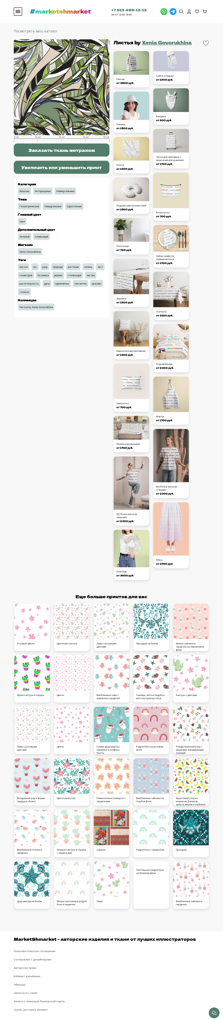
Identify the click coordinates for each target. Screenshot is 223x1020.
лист (100, 267)
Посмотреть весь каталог (35, 31)
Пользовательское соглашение (35, 951)
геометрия (26, 275)
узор (45, 267)
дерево (58, 275)
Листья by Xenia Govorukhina (36, 307)
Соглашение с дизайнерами (32, 959)
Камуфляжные (52, 206)
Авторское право (25, 967)
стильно (24, 292)
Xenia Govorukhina (167, 42)
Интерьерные (43, 191)
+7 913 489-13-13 (129, 9)
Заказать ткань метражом (61, 150)
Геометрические (29, 206)
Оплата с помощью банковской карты (39, 1001)
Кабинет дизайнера (27, 976)
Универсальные (65, 191)
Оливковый (41, 236)
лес (35, 267)
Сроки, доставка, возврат (31, 1009)
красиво (96, 283)
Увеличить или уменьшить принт (61, 167)
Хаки (22, 221)
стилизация (74, 275)
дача (47, 283)
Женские (24, 191)
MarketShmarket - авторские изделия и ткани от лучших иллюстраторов (105, 939)
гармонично (62, 283)
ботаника (43, 275)
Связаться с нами (25, 993)
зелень (88, 267)
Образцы (20, 984)
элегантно (80, 283)
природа (58, 267)
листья (24, 267)
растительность (29, 283)
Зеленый (25, 236)
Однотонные (74, 206)
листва (91, 275)
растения (73, 267)
